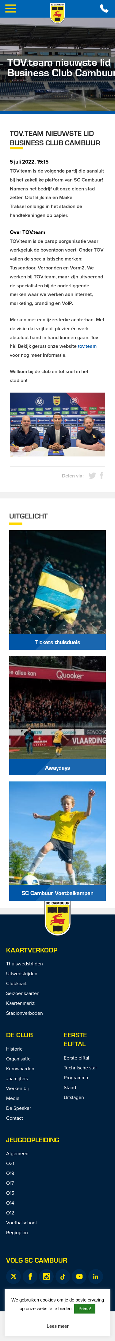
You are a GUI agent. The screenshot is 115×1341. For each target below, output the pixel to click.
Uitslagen (74, 1097)
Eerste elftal (75, 1039)
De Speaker (18, 1108)
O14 (10, 1202)
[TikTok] (63, 1276)
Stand (70, 1087)
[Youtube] (79, 1276)
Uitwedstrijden (21, 973)
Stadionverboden (24, 1013)
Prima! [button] (85, 1308)
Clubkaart (16, 983)
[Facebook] (30, 1276)
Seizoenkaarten (23, 993)
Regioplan (17, 1232)
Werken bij (17, 1088)
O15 (10, 1192)
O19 (10, 1173)
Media (12, 1098)
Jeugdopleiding (32, 1139)
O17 (10, 1183)
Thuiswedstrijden (24, 963)
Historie (14, 1048)
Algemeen (17, 1153)
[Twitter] (13, 1276)
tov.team (87, 346)
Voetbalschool (21, 1222)
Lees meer (58, 1326)
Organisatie (18, 1058)
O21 (10, 1163)
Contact (14, 1117)
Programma (76, 1077)
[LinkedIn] (95, 1276)
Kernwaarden (20, 1068)
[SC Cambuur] (57, 13)
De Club (19, 1034)
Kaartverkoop (31, 949)
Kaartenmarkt (20, 1003)
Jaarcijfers (17, 1078)
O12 (10, 1212)
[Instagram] (46, 1276)
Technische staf (80, 1067)
